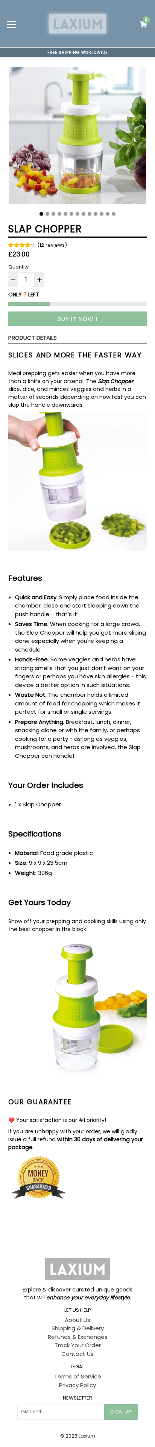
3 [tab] (53, 214)
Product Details (32, 338)
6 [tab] (71, 214)
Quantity (18, 266)
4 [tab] (59, 214)
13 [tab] (113, 214)
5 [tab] (65, 214)
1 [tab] (41, 214)
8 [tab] (83, 214)
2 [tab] (47, 214)
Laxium (87, 1435)
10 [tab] (95, 214)
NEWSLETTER (77, 1398)
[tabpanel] (77, 137)
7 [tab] (77, 214)
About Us (77, 1320)
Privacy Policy (77, 1385)
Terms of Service (77, 1376)
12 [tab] (107, 214)
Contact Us (77, 1354)
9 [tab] (89, 214)
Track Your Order (78, 1345)
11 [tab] (101, 214)
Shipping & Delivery (78, 1328)
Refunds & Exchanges (78, 1337)
